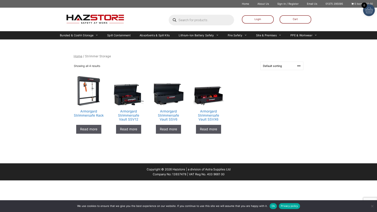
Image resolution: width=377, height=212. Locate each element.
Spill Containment (119, 35)
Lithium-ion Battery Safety (196, 35)
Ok (273, 205)
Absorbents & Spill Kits (155, 35)
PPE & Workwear (301, 35)
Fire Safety (235, 35)
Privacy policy (289, 205)
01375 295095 (334, 3)
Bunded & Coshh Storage (76, 35)
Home (245, 3)
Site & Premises (266, 35)
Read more (88, 129)
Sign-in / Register (288, 3)
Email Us (312, 3)
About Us (263, 3)
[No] (372, 206)
